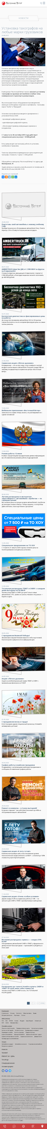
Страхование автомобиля (35, 1044)
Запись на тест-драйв (7, 1030)
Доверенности (38, 1036)
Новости (4, 1049)
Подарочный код (30, 1032)
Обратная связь (27, 1013)
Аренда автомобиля (19, 1034)
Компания (5, 1011)
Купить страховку (19, 1032)
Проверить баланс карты (23, 1028)
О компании (5, 1013)
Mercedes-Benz (14, 1023)
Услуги (4, 1042)
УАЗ (6, 1021)
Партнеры (17, 1015)
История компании (7, 1015)
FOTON (11, 1021)
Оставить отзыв (19, 1030)
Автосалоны (6, 1019)
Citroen (16, 1021)
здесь (21, 1120)
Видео (34, 1013)
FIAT (3, 1023)
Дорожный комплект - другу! (34, 1034)
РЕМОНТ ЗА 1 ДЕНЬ (8, 1056)
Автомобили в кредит (7, 1044)
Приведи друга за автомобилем (10, 1038)
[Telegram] (9, 177)
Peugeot (22, 1021)
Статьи (23, 1015)
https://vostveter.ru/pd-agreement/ (11, 1108)
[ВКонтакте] (3, 177)
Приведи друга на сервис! (32, 1030)
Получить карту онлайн (8, 1028)
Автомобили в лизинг (21, 1044)
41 (38, 1003)
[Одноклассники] (6, 177)
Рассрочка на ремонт (7, 1046)
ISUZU (7, 1023)
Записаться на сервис (37, 1028)
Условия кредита (7, 1067)
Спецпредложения (8, 1063)
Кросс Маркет (29, 1021)
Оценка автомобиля (7, 1034)
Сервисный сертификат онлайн (10, 1036)
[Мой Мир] (15, 177)
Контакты (19, 1013)
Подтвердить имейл (7, 1032)
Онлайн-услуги (7, 1026)
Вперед (42, 1003)
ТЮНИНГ (5, 1053)
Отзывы (12, 1013)
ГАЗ (3, 1021)
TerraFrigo (5, 1060)
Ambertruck (38, 1021)
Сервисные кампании (27, 1036)
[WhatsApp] (12, 177)
